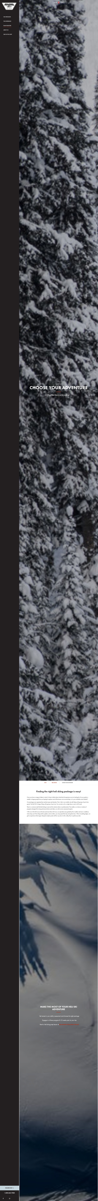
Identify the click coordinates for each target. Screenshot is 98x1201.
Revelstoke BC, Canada (58, 2)
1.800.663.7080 (9, 1193)
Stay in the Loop (7, 34)
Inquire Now (8, 1188)
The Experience (7, 21)
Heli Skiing (54, 782)
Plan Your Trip (7, 25)
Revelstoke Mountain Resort (69, 1024)
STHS (45, 782)
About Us (5, 30)
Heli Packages (7, 17)
